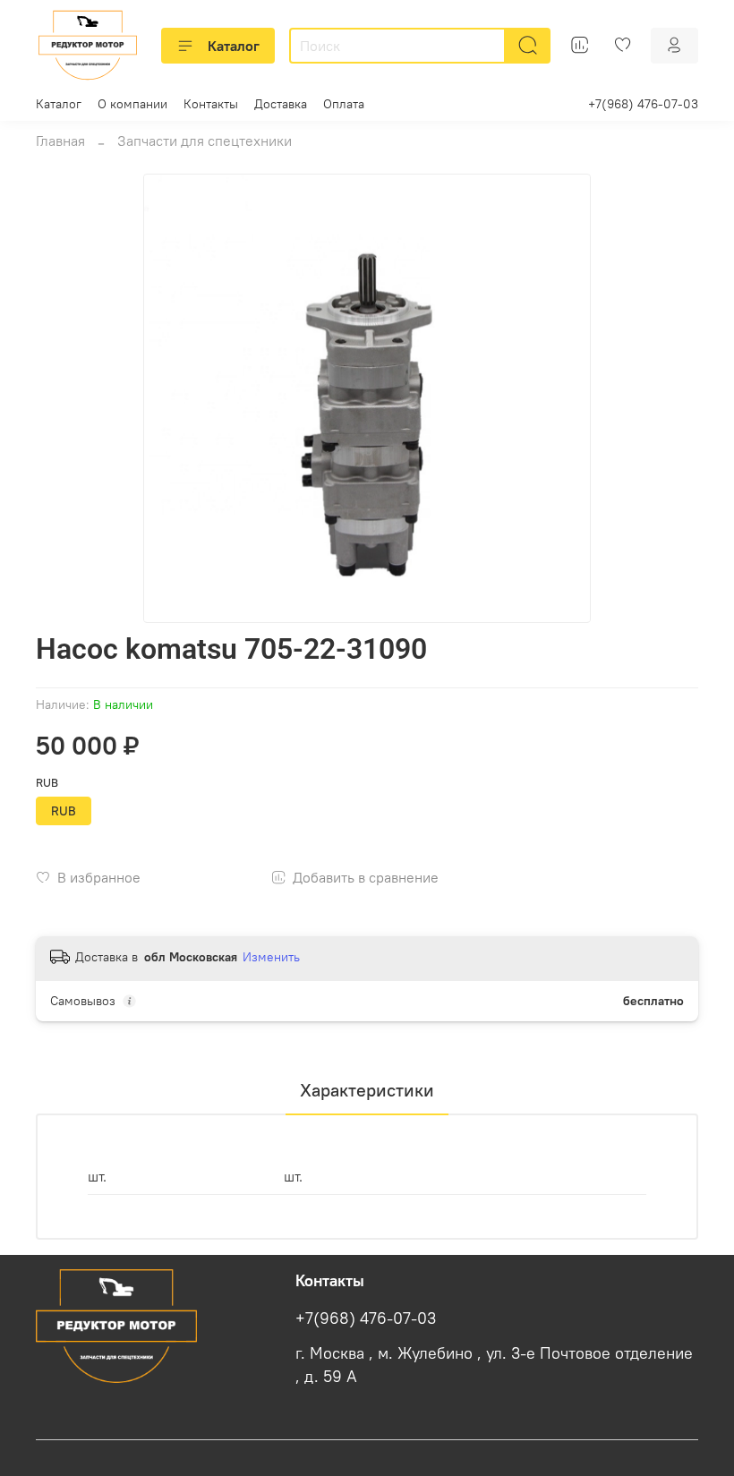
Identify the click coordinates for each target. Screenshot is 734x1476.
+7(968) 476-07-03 (643, 104)
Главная (60, 140)
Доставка (280, 104)
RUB (47, 782)
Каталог (234, 46)
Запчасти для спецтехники (204, 140)
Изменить (271, 957)
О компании (132, 104)
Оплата (343, 104)
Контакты (211, 104)
